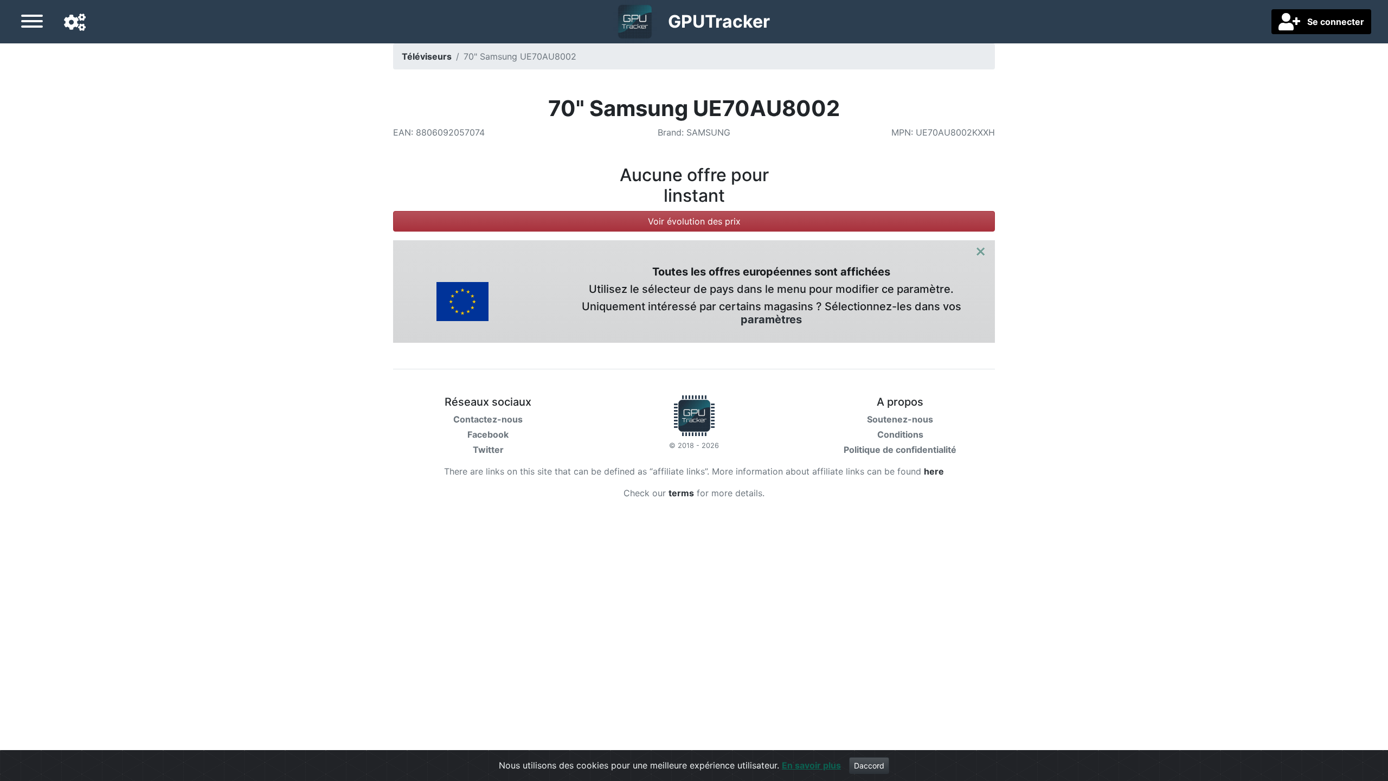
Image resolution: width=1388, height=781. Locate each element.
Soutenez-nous (900, 419)
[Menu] (32, 23)
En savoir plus (811, 765)
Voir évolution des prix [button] (694, 221)
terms (681, 493)
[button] (75, 23)
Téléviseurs (427, 56)
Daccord (869, 765)
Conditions (900, 434)
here (934, 471)
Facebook (488, 434)
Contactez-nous (488, 419)
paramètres (771, 319)
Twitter (488, 449)
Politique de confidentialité (900, 449)
